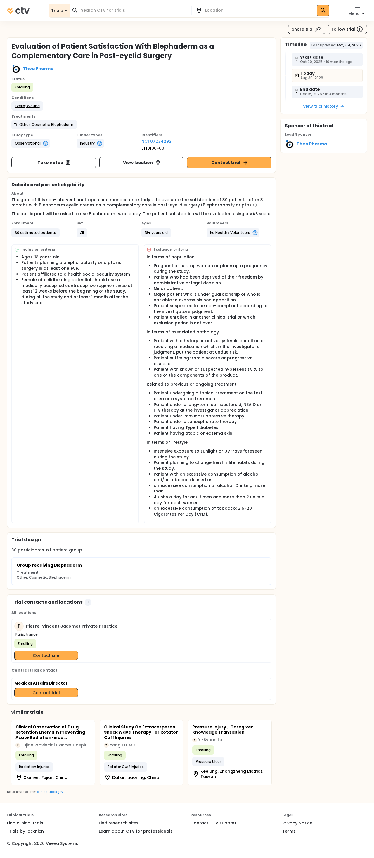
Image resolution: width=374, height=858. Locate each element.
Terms (289, 831)
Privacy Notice (297, 823)
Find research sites (118, 823)
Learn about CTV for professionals (136, 831)
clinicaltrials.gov (50, 792)
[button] (27, 106)
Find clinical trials (25, 823)
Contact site (46, 655)
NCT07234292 (156, 141)
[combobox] (134, 10)
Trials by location (25, 831)
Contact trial (225, 163)
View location (138, 163)
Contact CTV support (213, 823)
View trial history (320, 106)
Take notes (50, 163)
